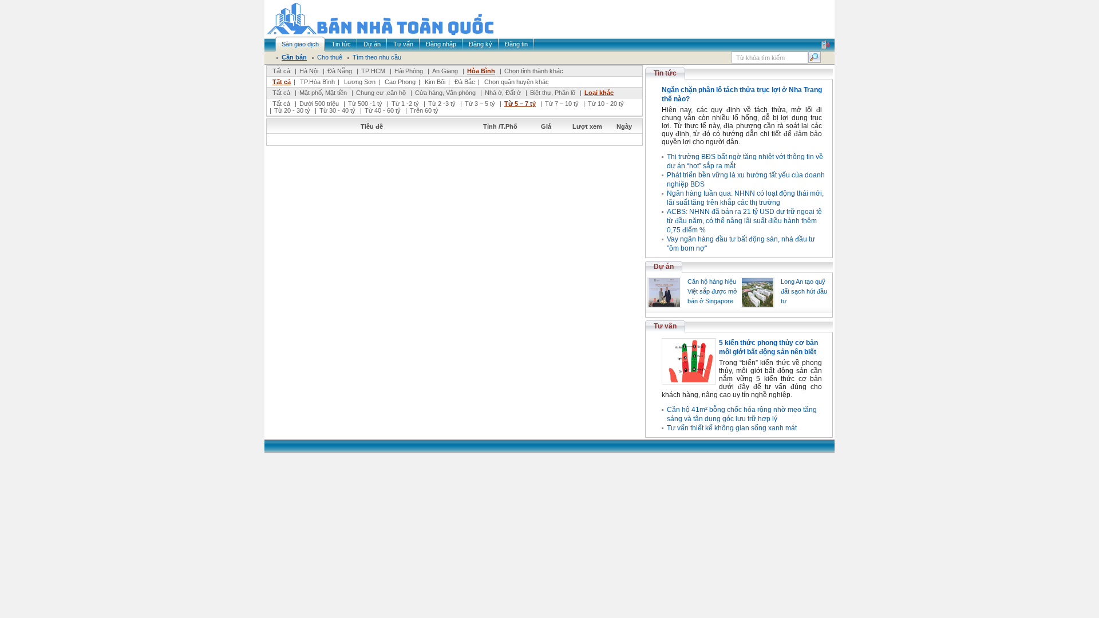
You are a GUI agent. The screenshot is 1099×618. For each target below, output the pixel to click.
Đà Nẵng (339, 71)
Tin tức (665, 73)
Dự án (664, 267)
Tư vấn (665, 326)
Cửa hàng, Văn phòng (445, 92)
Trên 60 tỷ (424, 110)
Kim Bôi (435, 81)
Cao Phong (400, 81)
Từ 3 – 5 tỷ (480, 103)
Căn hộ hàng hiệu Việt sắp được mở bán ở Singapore (712, 291)
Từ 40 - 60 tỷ (383, 110)
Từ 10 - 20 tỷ (606, 103)
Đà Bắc (464, 81)
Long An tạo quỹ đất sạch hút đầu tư (804, 291)
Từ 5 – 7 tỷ (520, 103)
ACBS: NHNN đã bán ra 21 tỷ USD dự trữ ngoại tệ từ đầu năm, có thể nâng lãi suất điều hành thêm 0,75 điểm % (744, 221)
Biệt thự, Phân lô (552, 92)
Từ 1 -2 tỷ (405, 103)
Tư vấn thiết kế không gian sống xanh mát (732, 428)
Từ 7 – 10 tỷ (562, 103)
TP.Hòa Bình (317, 81)
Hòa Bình (481, 71)
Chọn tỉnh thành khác (533, 71)
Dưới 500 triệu (319, 103)
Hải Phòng (408, 71)
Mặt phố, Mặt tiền (323, 92)
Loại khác (599, 92)
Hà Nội (308, 71)
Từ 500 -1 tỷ (365, 103)
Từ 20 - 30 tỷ (292, 110)
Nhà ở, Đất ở (503, 92)
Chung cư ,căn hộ (381, 92)
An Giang (445, 71)
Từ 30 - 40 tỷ (337, 110)
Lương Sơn (359, 81)
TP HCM (373, 71)
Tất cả (281, 71)
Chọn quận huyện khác (516, 81)
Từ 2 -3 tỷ (442, 103)
